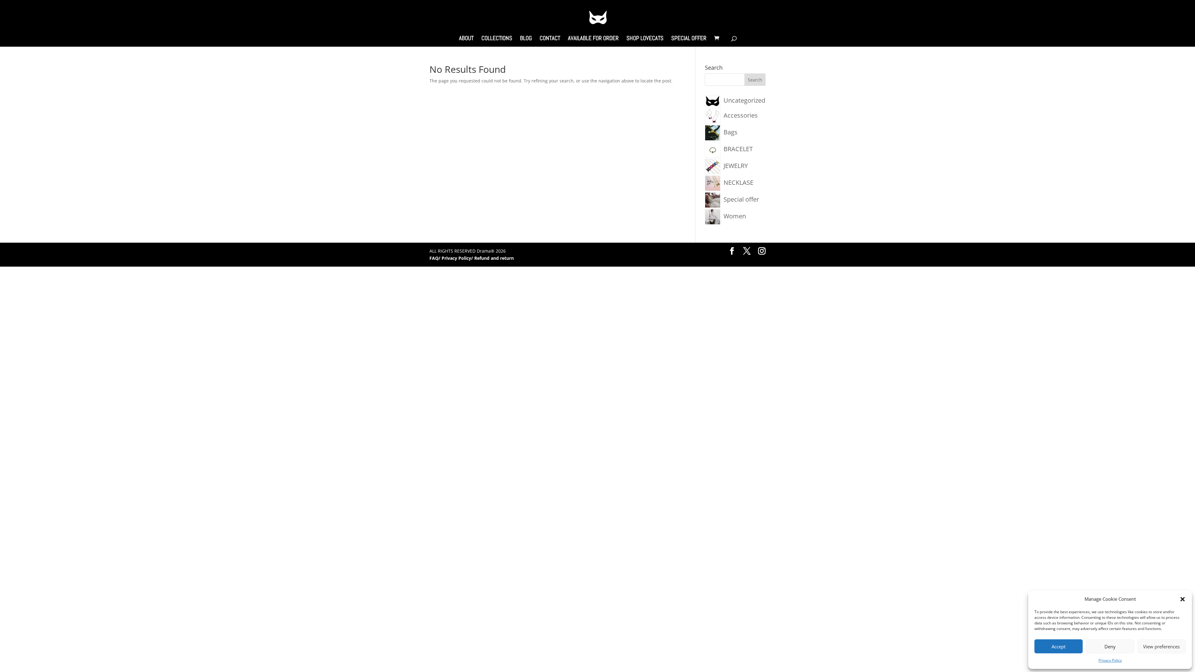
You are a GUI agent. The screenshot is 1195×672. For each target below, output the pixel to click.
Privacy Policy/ (458, 258)
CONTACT (550, 39)
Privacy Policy (1110, 660)
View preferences (1161, 646)
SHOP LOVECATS (644, 39)
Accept (1059, 646)
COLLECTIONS (496, 39)
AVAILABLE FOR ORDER (593, 39)
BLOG (526, 39)
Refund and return (494, 258)
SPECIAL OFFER (688, 39)
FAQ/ (435, 258)
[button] (1182, 599)
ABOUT (466, 39)
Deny (1110, 646)
